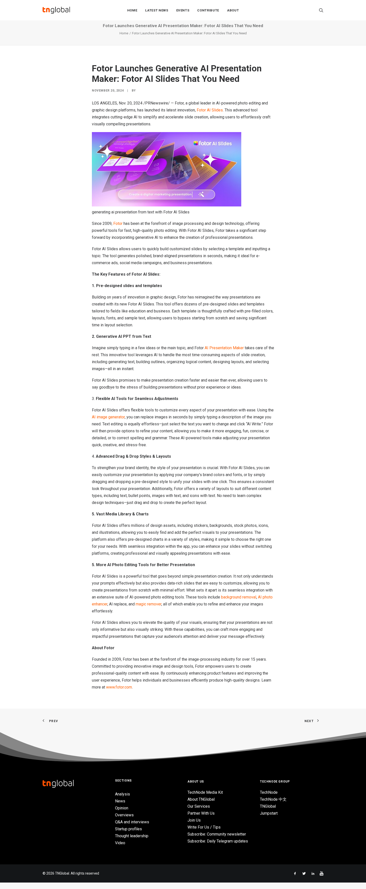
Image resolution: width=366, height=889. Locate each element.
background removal (238, 597)
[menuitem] (132, 10)
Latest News (156, 10)
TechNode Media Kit (205, 792)
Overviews (124, 815)
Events (182, 10)
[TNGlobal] (56, 10)
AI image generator (108, 417)
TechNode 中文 (273, 799)
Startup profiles (128, 829)
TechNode (269, 792)
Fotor (117, 223)
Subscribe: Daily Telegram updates (217, 841)
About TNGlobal (201, 799)
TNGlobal (268, 806)
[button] (321, 10)
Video (120, 842)
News (120, 801)
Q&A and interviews (132, 822)
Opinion (121, 808)
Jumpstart (269, 813)
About (233, 10)
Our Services (198, 806)
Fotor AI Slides (210, 110)
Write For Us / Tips (204, 827)
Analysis (122, 794)
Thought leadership (131, 836)
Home (132, 10)
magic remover (148, 604)
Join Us (194, 820)
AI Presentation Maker (224, 348)
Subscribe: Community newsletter (216, 834)
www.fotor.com (119, 687)
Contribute (208, 10)
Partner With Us (201, 813)
